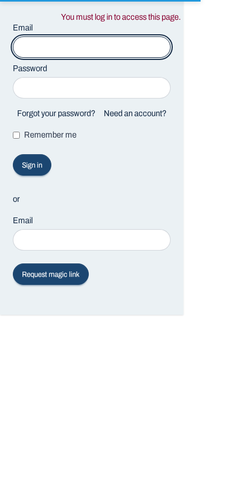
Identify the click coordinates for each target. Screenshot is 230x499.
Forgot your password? (56, 113)
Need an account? (135, 113)
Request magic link (51, 274)
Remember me (50, 134)
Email (23, 220)
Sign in (32, 165)
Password (30, 68)
